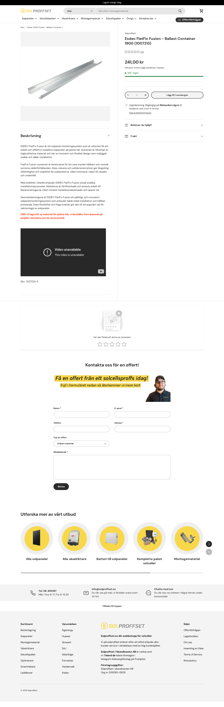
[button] (201, 11)
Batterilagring (28, 630)
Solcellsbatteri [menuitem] (48, 18)
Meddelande (59, 452)
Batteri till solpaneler (112, 559)
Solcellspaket (28, 654)
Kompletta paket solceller (149, 561)
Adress (118, 422)
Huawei (66, 636)
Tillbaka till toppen (112, 606)
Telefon (57, 422)
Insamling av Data (193, 648)
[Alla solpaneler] (37, 538)
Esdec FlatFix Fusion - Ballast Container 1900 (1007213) (45, 27)
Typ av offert (60, 437)
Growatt (66, 642)
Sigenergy (67, 630)
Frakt (143, 67)
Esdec (65, 672)
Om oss (188, 642)
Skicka (61, 486)
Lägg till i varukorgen (177, 95)
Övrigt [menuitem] (129, 18)
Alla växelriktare (74, 559)
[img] (132, 52)
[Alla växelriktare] (74, 538)
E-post (118, 408)
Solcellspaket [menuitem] (113, 18)
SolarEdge (67, 654)
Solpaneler (26, 636)
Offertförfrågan (192, 630)
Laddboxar (27, 672)
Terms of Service (193, 654)
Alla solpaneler (37, 559)
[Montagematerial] (187, 538)
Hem (23, 27)
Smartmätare (28, 666)
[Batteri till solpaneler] (112, 538)
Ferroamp (67, 660)
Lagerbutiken (191, 636)
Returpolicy (190, 660)
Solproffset (130, 33)
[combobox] (125, 11)
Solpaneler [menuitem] (28, 18)
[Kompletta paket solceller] (149, 538)
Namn (56, 408)
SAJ (64, 648)
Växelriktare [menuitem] (68, 18)
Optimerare (27, 660)
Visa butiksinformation (140, 112)
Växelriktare (27, 648)
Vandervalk (68, 666)
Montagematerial (187, 559)
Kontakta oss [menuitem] (146, 18)
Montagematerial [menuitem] (90, 18)
